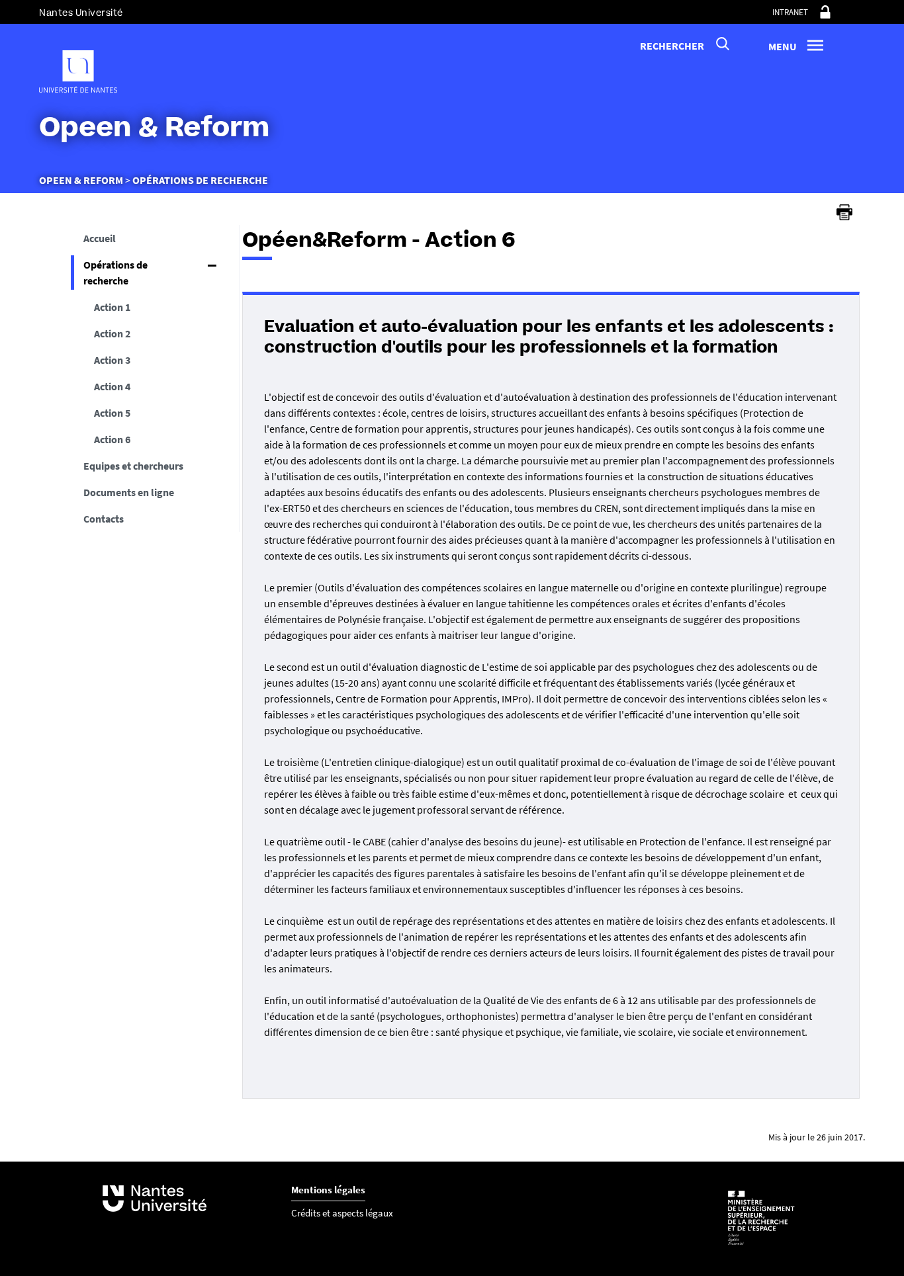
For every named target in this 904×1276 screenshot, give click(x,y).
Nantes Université (81, 13)
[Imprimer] (844, 212)
